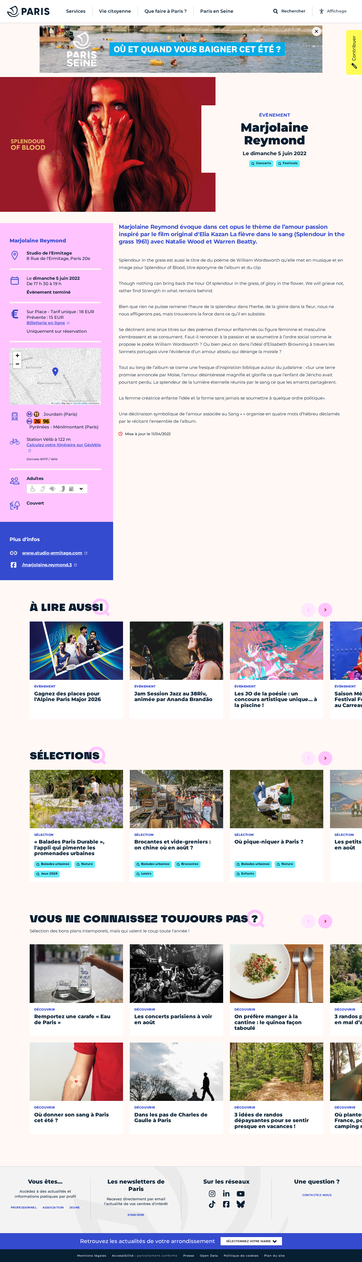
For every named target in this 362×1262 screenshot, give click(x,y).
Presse (188, 1255)
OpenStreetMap (80, 403)
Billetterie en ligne (46, 322)
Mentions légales (91, 1255)
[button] (55, 371)
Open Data (209, 1255)
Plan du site (274, 1255)
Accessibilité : (145, 1255)
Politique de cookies (241, 1255)
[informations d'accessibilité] (57, 489)
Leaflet (56, 403)
